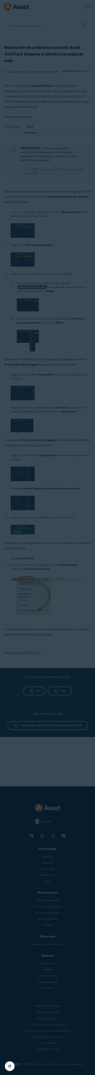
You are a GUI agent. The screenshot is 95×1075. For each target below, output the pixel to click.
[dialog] (47, 537)
